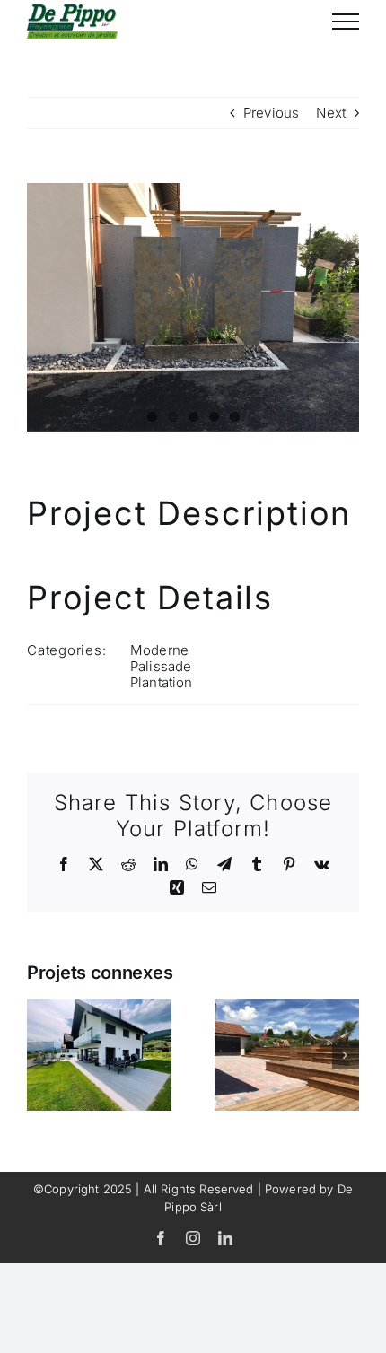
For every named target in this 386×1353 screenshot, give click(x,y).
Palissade (160, 666)
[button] (40, 1055)
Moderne (159, 650)
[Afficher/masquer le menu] (345, 21)
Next (331, 112)
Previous (271, 112)
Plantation (161, 682)
